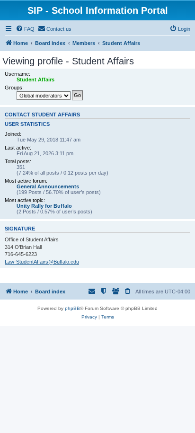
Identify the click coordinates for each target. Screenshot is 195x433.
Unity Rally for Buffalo (44, 206)
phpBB (72, 308)
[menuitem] (25, 29)
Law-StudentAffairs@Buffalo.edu (42, 262)
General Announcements (48, 186)
